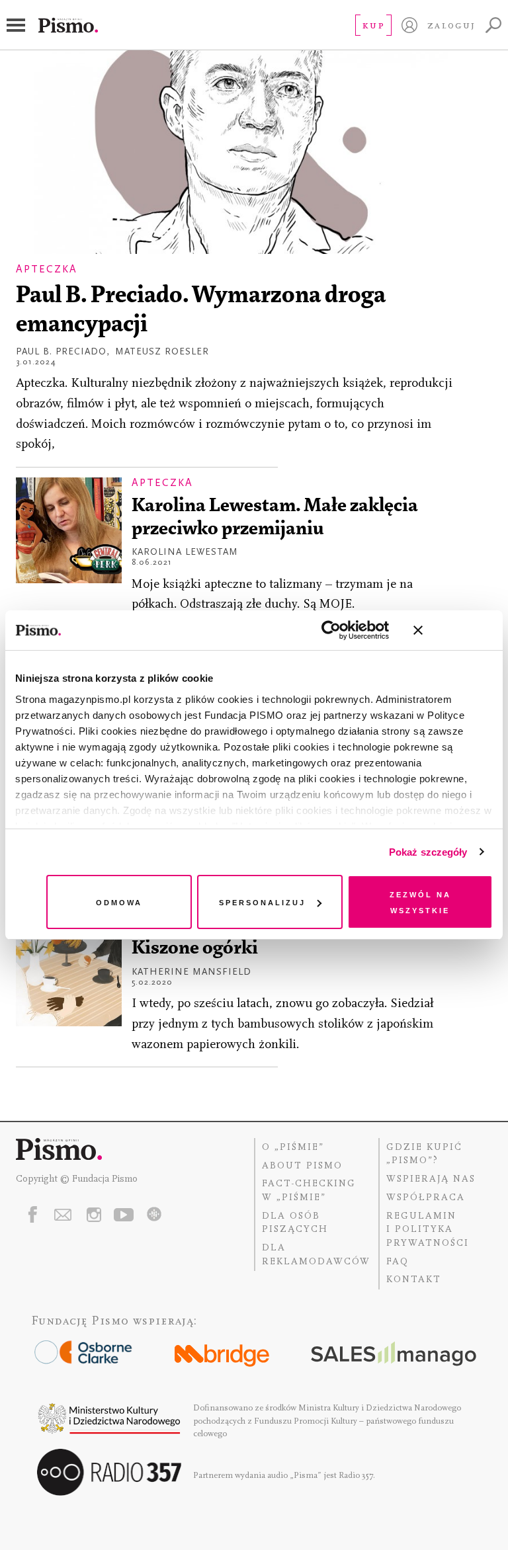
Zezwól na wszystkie (420, 901)
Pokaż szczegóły (428, 852)
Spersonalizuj (262, 901)
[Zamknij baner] (453, 630)
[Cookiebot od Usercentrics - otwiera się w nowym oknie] (331, 630)
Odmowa (119, 901)
